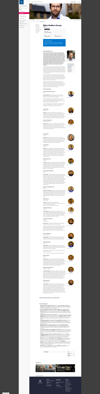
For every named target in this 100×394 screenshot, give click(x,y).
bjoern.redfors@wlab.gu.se (71, 65)
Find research (37, 21)
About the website (67, 387)
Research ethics (22, 18)
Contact (72, 2)
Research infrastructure (23, 20)
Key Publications (38, 31)
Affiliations (37, 32)
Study (20, 7)
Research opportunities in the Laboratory (39, 30)
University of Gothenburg (23, 5)
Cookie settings (67, 389)
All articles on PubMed (69, 355)
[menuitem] (72, 2)
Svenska (75, 2)
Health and (47, 36)
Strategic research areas (23, 16)
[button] (79, 1)
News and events (21, 27)
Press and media (67, 385)
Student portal (67, 380)
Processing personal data (68, 388)
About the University (22, 25)
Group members (38, 28)
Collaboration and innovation (23, 23)
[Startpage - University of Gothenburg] (24, 2)
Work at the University (68, 384)
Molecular (57, 36)
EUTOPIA (66, 386)
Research (20, 9)
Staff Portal (67, 381)
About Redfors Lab (38, 27)
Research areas (22, 11)
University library (68, 382)
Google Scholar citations (69, 353)
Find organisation (58, 380)
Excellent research (22, 14)
